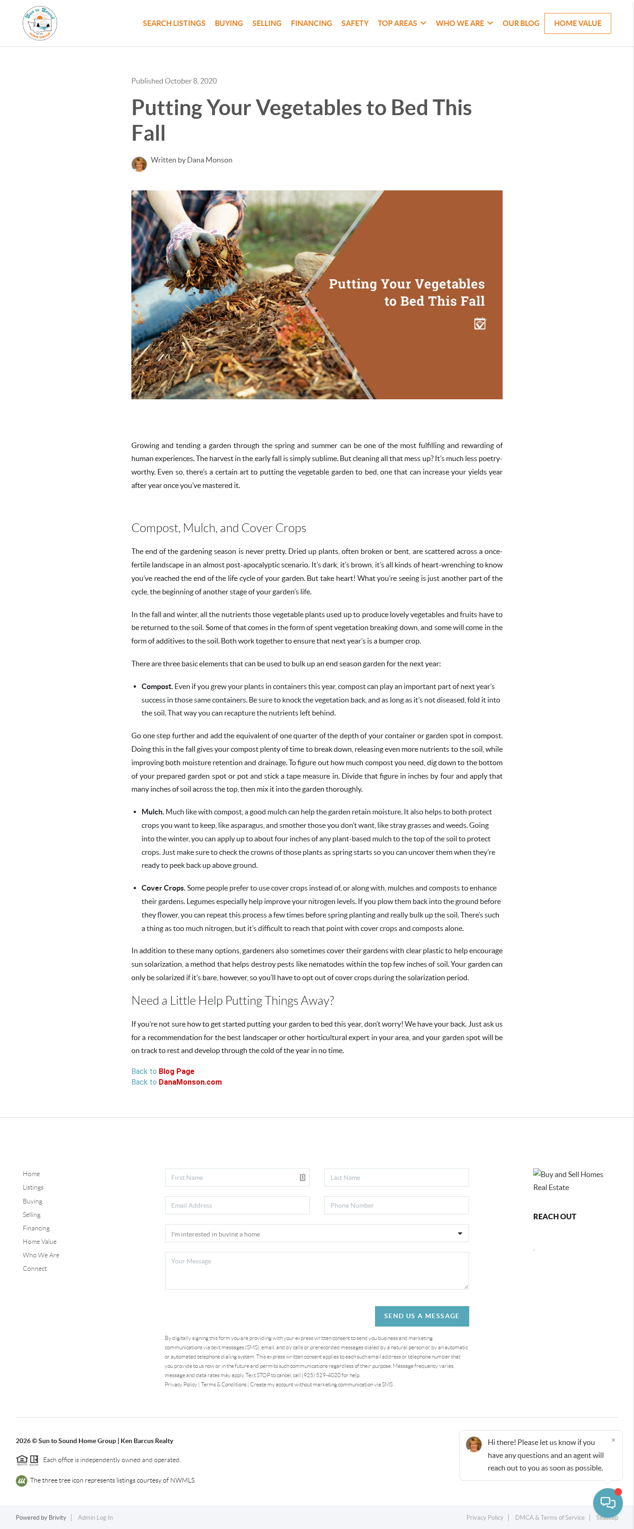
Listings (33, 1187)
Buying (229, 23)
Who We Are (41, 1255)
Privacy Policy (181, 1384)
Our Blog (521, 23)
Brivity (57, 1517)
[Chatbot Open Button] (608, 1503)
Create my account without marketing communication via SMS (321, 1384)
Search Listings (174, 23)
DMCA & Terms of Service (550, 1517)
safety (355, 23)
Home (31, 1174)
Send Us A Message (422, 1316)
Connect (35, 1268)
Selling (267, 23)
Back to (162, 1071)
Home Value (578, 23)
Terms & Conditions (223, 1384)
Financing (311, 23)
